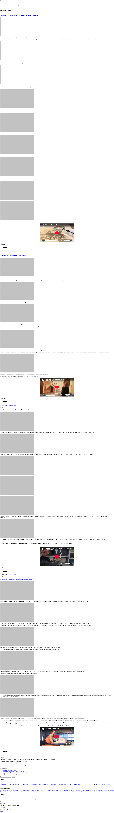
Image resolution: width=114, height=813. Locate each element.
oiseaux (68, 784)
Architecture (3, 784)
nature (64, 784)
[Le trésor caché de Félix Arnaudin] (7, 790)
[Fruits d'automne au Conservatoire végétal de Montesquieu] (102, 791)
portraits (80, 784)
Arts (13, 784)
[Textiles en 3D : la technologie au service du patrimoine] (103, 790)
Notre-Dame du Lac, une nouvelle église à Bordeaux (16, 579)
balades (17, 784)
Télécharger (2, 807)
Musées (61, 784)
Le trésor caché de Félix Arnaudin (9, 770)
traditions (96, 784)
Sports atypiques (86, 784)
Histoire (44, 784)
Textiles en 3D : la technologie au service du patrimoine (13, 771)
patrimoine (73, 784)
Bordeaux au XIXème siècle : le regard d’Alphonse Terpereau (19, 15)
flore (40, 784)
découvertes (34, 784)
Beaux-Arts (20, 784)
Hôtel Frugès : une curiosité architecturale (13, 255)
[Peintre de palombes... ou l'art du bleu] (28, 791)
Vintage (100, 784)
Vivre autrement (106, 784)
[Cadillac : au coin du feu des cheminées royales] (82, 790)
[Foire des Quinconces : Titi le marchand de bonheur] (10, 791)
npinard (6, 251)
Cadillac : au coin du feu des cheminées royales (12, 773)
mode (58, 784)
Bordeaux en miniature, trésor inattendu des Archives (16, 410)
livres (55, 784)
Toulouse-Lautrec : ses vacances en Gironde (11, 774)
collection (29, 784)
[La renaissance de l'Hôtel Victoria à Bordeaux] (81, 791)
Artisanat (9, 784)
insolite (48, 784)
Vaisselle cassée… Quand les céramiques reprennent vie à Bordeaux (15, 772)
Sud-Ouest (91, 784)
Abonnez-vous (3, 803)
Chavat (31, 376)
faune (38, 784)
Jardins (52, 784)
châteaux (25, 784)
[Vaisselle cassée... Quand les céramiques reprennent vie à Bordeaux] (27, 790)
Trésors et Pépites (3, 2)
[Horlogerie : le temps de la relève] (66, 790)
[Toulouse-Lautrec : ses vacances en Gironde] (49, 790)
